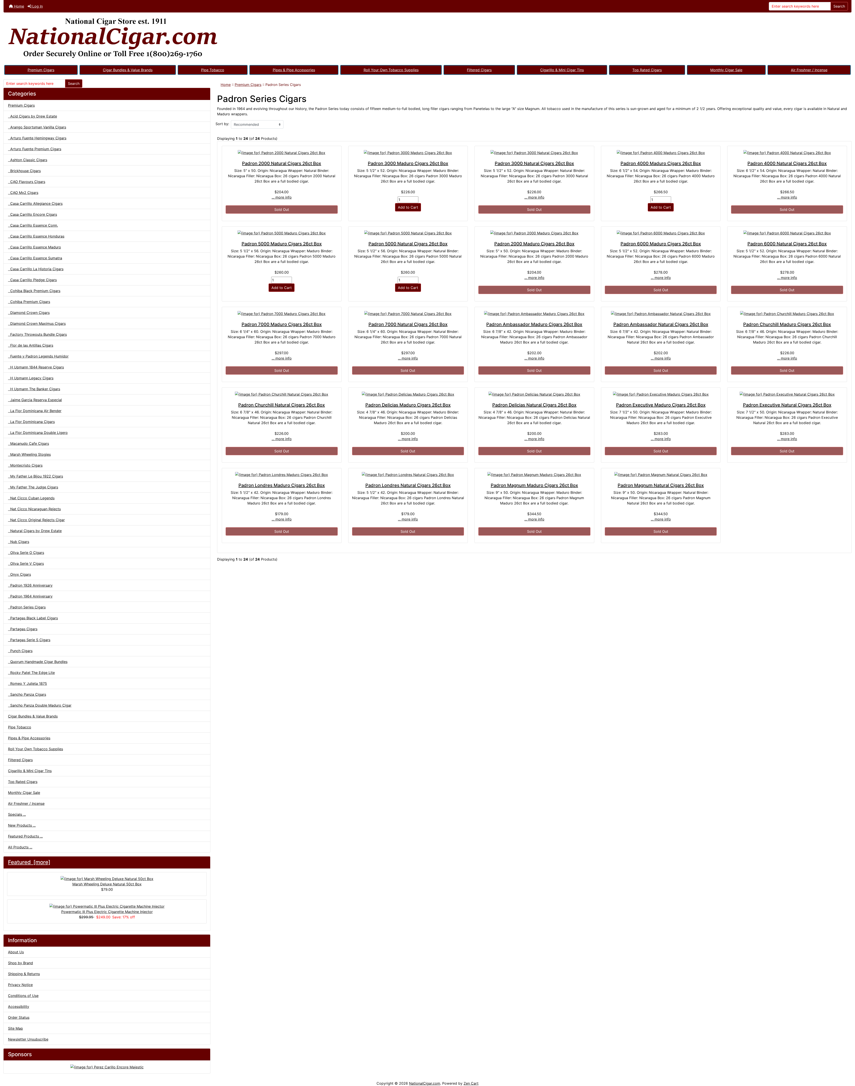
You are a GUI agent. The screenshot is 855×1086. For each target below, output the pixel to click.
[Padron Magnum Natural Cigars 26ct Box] (661, 475)
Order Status (18, 1017)
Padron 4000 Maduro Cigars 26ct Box (661, 163)
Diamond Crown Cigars (29, 312)
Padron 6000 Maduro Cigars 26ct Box (661, 243)
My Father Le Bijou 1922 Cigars (35, 476)
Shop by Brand (20, 963)
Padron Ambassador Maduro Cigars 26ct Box (534, 324)
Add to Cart (408, 207)
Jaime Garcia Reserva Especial (35, 400)
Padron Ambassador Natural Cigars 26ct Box (660, 324)
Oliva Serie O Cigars (26, 552)
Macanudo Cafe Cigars (28, 443)
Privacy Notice (20, 984)
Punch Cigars (20, 651)
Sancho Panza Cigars (27, 694)
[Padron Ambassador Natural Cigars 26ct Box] (661, 313)
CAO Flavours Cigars (26, 181)
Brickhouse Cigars (24, 171)
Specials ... (17, 814)
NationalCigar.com (424, 1083)
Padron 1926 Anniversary (30, 585)
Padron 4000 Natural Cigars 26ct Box (787, 163)
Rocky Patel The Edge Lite (31, 672)
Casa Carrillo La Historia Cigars (35, 269)
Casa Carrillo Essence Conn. (33, 225)
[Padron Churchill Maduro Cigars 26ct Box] (787, 313)
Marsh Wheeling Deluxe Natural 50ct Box (107, 884)
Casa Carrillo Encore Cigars (32, 214)
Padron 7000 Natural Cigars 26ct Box (408, 324)
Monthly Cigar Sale (726, 70)
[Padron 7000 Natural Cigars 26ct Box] (408, 313)
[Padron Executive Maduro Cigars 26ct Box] (661, 394)
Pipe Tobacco (212, 70)
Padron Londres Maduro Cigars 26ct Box (281, 485)
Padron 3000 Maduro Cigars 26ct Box (408, 163)
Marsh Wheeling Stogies (29, 454)
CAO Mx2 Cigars (23, 192)
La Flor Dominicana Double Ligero (38, 432)
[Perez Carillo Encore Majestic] (107, 1066)
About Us (16, 952)
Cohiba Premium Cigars (29, 301)
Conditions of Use (23, 995)
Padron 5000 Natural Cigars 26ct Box (408, 243)
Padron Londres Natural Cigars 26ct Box (408, 485)
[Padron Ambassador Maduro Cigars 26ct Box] (534, 313)
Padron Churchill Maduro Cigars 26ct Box (787, 324)
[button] (846, 1064)
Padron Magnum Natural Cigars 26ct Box (661, 485)
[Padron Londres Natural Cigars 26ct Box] (408, 475)
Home (18, 6)
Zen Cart (471, 1083)
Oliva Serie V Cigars (26, 563)
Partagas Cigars (22, 629)
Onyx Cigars (19, 574)
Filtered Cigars (479, 70)
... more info (282, 197)
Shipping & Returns (24, 974)
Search (839, 6)
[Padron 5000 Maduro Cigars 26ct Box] (282, 233)
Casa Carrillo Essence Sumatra (35, 258)
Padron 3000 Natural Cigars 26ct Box (534, 163)
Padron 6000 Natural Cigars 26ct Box (787, 243)
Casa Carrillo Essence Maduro (34, 247)
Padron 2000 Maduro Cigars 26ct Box (534, 243)
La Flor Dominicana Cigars (31, 421)
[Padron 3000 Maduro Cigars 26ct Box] (408, 152)
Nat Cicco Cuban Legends (31, 498)
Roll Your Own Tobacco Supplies (391, 70)
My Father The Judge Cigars (33, 487)
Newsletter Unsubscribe (28, 1039)
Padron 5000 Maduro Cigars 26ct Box (282, 243)
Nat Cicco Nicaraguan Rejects (34, 509)
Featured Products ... (25, 836)
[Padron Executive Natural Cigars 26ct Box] (787, 394)
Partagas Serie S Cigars (29, 640)
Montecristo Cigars (25, 465)
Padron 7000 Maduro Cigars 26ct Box (282, 324)
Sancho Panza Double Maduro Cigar (39, 705)
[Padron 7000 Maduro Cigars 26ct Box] (282, 313)
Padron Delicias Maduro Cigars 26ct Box (408, 405)
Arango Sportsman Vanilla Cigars (37, 127)
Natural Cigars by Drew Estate (35, 531)
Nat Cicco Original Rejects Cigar (36, 520)
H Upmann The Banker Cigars (34, 389)
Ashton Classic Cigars (27, 160)
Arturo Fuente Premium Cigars (34, 149)
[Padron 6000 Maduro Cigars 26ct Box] (661, 233)
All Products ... (20, 847)
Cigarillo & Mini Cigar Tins (562, 70)
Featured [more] (29, 862)
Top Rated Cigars (647, 70)
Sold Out (281, 209)
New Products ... (22, 825)
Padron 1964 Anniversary (30, 596)
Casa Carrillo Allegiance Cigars (35, 203)
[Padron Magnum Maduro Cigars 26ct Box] (534, 475)
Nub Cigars (18, 541)
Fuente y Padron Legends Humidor (38, 356)
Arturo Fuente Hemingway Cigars (37, 138)
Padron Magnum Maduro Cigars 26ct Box (534, 485)
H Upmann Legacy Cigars (30, 378)
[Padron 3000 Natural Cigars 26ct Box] (534, 152)
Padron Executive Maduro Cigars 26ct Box (661, 405)
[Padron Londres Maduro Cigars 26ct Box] (282, 475)
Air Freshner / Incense (809, 70)
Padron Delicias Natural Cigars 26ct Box (534, 405)
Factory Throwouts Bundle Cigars (37, 334)
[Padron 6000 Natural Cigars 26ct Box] (787, 233)
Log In (37, 6)
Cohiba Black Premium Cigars (34, 291)
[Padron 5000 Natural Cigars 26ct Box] (408, 233)
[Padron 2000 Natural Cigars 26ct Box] (282, 152)
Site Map (15, 1028)
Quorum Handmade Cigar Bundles (37, 661)
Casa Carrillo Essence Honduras (36, 236)
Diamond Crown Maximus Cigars (37, 323)
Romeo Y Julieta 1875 (27, 683)
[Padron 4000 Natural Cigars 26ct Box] (787, 152)
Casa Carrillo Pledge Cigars (32, 280)
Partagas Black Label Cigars (33, 618)
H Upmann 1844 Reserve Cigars (36, 367)
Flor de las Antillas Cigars (30, 345)
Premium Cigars (41, 70)
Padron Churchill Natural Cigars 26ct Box (281, 405)
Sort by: (222, 124)
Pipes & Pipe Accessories (294, 70)
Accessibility (18, 1006)
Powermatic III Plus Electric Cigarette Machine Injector (107, 911)
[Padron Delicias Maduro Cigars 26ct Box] (408, 394)
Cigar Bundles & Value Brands (128, 70)
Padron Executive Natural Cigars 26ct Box (787, 405)
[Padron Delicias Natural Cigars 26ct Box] (534, 394)
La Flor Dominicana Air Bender (34, 411)
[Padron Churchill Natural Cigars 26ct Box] (282, 394)
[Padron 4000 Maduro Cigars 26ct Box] (661, 152)
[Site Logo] (427, 38)
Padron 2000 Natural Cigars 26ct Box (281, 163)
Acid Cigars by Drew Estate (32, 116)
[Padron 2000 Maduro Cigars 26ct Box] (534, 233)
